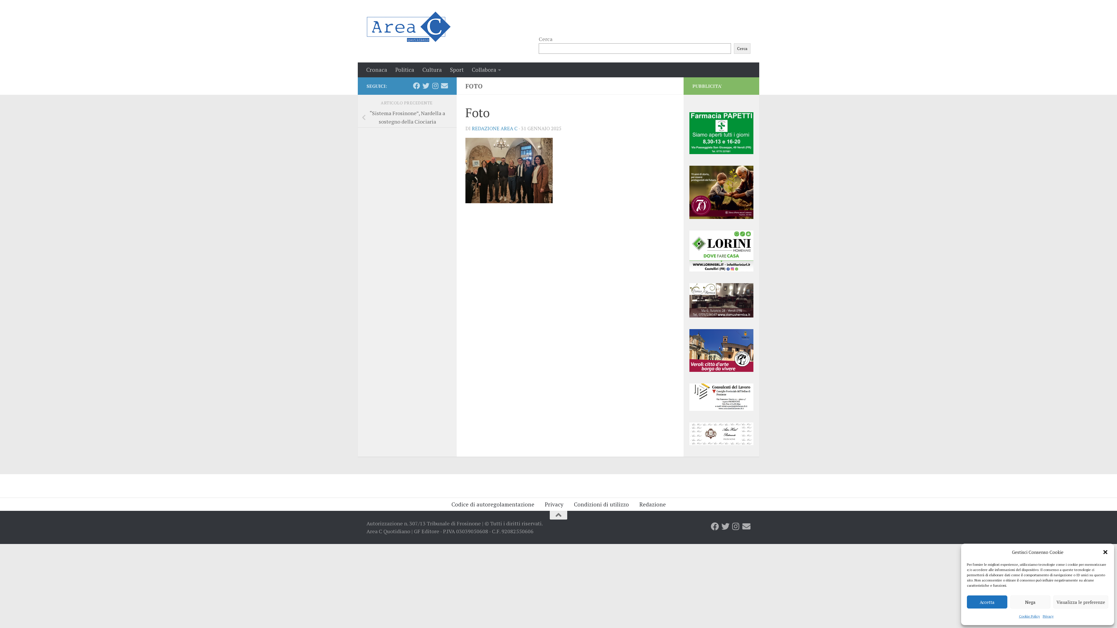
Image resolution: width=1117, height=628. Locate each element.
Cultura (432, 69)
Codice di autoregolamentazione (492, 504)
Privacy (1048, 616)
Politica (404, 69)
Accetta (987, 602)
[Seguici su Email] (444, 85)
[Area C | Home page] (409, 27)
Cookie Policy (1029, 616)
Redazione (652, 504)
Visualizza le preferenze (1080, 602)
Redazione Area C (494, 128)
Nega (1030, 602)
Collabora (484, 69)
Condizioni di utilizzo (601, 504)
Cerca (545, 38)
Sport (457, 69)
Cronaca (376, 69)
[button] (1105, 552)
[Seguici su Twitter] (425, 85)
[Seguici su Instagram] (435, 85)
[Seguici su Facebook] (416, 85)
